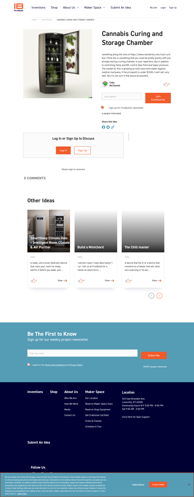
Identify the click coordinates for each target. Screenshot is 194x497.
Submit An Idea (121, 7)
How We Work (71, 403)
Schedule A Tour (93, 426)
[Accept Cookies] (189, 484)
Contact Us (69, 415)
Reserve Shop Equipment (97, 409)
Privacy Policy (76, 364)
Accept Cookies (158, 484)
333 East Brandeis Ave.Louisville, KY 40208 (133, 400)
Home (34, 20)
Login (163, 7)
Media (67, 409)
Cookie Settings (138, 484)
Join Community (158, 97)
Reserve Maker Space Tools (99, 403)
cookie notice (22, 493)
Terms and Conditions (55, 364)
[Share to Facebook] (103, 127)
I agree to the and (57, 364)
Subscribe (154, 355)
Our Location (91, 398)
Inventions (38, 7)
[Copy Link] (112, 127)
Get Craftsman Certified (97, 415)
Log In (63, 150)
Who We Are (70, 398)
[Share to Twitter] (108, 127)
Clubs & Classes (93, 420)
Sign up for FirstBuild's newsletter (126, 107)
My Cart (153, 7)
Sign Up (173, 7)
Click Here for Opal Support (136, 416)
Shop (54, 7)
